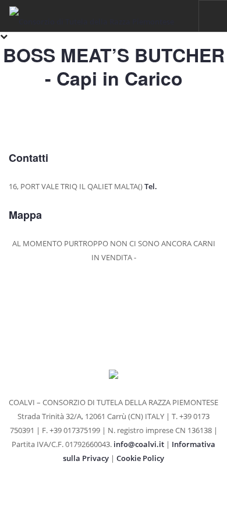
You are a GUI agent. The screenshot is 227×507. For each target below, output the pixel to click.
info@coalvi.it (139, 444)
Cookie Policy (140, 458)
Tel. (150, 186)
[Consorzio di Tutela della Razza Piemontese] (91, 16)
